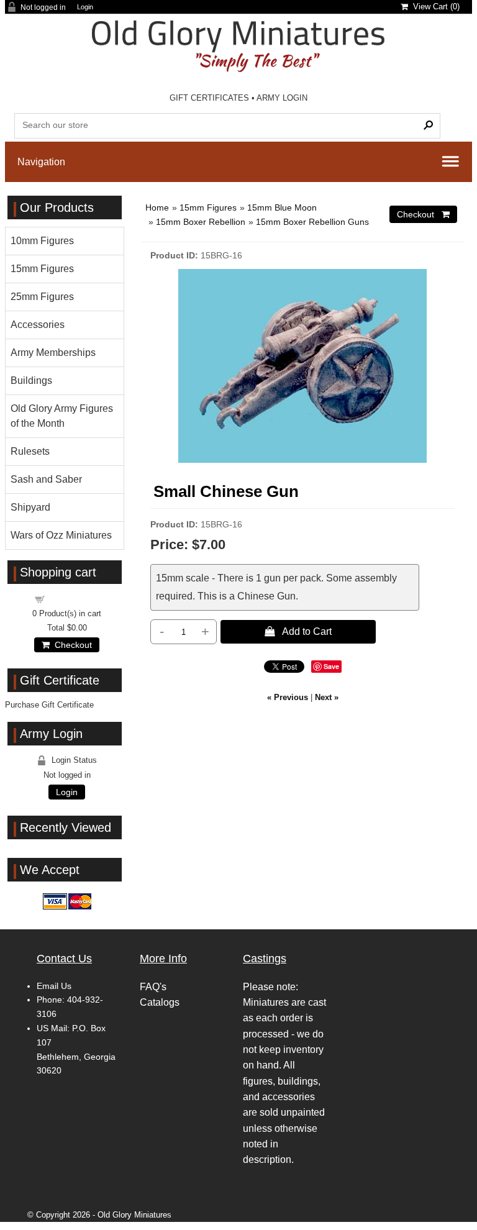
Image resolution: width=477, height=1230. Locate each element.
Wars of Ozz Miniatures (61, 535)
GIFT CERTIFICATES (209, 97)
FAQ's (153, 987)
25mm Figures (42, 296)
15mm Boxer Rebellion (200, 222)
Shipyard (30, 507)
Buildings (31, 380)
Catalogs (159, 1002)
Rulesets (30, 451)
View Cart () (434, 6)
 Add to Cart (298, 631)
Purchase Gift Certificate (49, 704)
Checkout (71, 644)
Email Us (54, 986)
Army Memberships (53, 352)
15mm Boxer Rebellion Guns (312, 222)
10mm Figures (42, 240)
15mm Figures (208, 207)
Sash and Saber (46, 479)
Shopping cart (74, 598)
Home (157, 207)
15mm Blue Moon (282, 207)
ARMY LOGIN (282, 97)
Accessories (38, 324)
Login (85, 7)
